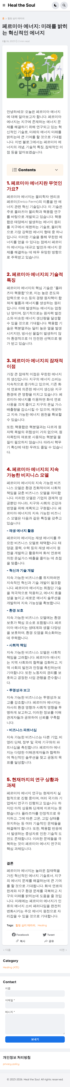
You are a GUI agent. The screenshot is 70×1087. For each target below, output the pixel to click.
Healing (42, 925)
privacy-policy (11, 1064)
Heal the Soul (21, 5)
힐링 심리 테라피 (16, 18)
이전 (62, 949)
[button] (5, 5)
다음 (8, 949)
